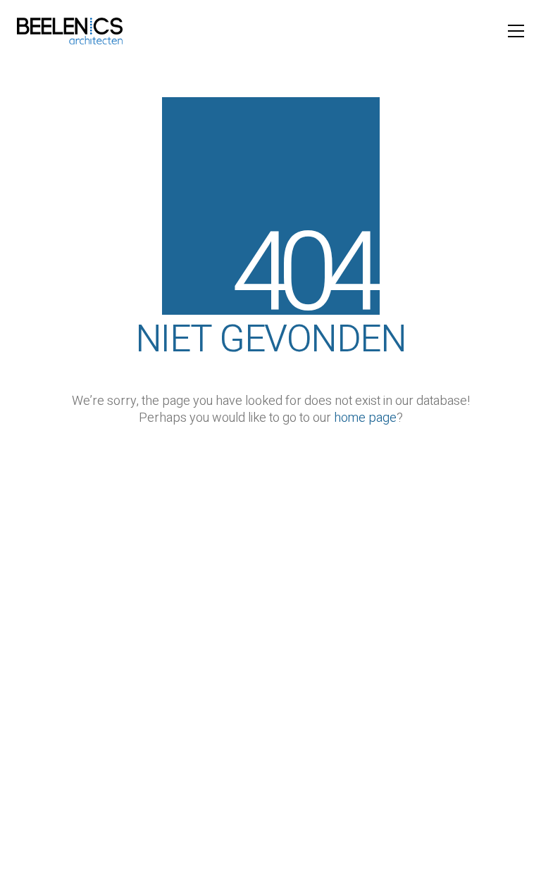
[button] (516, 31)
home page (365, 418)
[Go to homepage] (70, 31)
